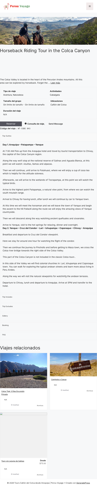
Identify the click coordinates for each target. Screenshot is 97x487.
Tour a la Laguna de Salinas (12, 461)
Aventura (7, 95)
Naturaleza (18, 95)
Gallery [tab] (5, 316)
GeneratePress (83, 483)
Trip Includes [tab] (7, 297)
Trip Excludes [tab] (7, 306)
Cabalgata (55, 95)
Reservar (10, 124)
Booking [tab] (5, 325)
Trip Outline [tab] (6, 136)
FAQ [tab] (4, 335)
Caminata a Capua (58, 379)
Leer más (55, 83)
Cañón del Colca (58, 104)
